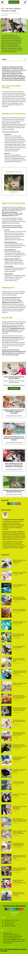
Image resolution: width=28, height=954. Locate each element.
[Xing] (17, 909)
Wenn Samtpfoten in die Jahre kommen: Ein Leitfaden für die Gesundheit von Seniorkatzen (14, 465)
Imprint (14, 915)
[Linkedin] (17, 503)
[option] (24, 953)
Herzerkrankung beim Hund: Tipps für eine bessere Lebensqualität (19, 758)
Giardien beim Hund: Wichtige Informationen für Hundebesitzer (20, 807)
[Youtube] (19, 503)
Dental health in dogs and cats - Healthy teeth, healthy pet (19, 721)
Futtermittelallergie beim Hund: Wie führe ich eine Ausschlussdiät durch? (18, 844)
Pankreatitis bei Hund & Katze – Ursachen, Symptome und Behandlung (20, 672)
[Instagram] (8, 503)
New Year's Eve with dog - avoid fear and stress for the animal (19, 660)
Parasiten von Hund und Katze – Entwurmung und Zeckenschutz (18, 635)
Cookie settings (14, 912)
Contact (3, 917)
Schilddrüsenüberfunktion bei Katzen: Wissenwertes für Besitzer (14, 491)
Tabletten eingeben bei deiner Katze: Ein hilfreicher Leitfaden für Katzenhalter (14, 411)
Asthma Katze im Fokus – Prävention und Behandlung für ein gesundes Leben (19, 697)
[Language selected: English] (24, 953)
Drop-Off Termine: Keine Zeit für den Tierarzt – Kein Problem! (19, 770)
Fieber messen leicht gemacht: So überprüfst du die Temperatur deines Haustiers (14, 438)
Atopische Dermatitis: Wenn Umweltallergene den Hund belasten (19, 857)
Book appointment (14, 388)
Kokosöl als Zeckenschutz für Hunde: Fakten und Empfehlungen (19, 561)
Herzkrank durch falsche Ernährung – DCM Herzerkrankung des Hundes (19, 881)
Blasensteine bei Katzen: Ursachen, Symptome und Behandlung (19, 894)
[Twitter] (14, 503)
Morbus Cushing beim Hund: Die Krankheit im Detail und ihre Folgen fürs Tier (19, 869)
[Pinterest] (19, 909)
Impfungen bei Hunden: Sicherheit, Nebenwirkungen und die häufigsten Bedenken (19, 598)
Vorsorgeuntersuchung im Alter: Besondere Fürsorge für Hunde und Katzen (19, 746)
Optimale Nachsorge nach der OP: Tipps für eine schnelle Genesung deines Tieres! (20, 709)
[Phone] (25, 2)
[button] (2, 2)
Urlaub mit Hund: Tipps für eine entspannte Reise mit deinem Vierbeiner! (19, 734)
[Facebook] (11, 503)
